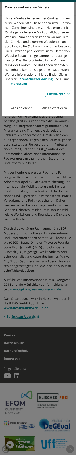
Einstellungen (56, 94)
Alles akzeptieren (54, 108)
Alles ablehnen (22, 108)
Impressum (18, 84)
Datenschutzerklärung (35, 79)
